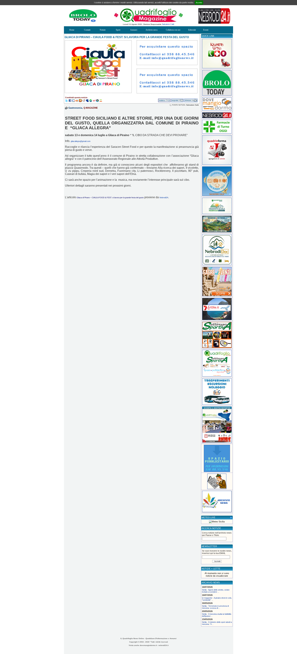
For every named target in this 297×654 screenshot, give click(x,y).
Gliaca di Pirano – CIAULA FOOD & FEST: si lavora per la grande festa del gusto (110, 197)
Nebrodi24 (164, 197)
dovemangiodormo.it (148, 645)
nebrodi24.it (163, 645)
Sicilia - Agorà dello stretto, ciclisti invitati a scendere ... (215, 591)
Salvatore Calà (168, 24)
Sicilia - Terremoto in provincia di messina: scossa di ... (215, 607)
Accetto (199, 3)
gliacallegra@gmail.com (80, 141)
